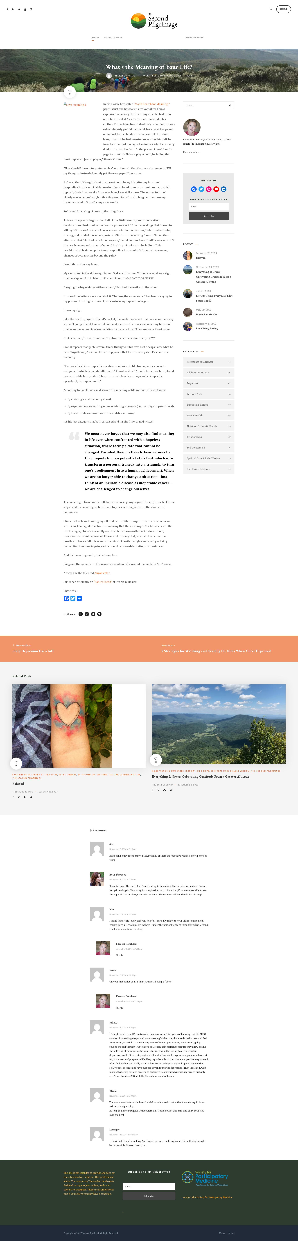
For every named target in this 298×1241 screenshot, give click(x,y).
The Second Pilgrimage (27, 778)
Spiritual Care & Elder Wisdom (121, 774)
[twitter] (19, 9)
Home (95, 37)
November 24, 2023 (207, 267)
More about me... (192, 152)
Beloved (200, 257)
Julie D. (113, 1022)
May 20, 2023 (204, 310)
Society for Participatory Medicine (214, 1197)
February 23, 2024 (206, 253)
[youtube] (25, 9)
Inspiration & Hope (170, 75)
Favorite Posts (194, 37)
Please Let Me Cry (206, 314)
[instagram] (31, 9)
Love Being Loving (207, 328)
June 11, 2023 (203, 291)
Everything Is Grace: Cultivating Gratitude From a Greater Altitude (213, 277)
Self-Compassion (89, 774)
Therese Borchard (125, 75)
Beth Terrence (117, 874)
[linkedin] (13, 9)
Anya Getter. (102, 573)
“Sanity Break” (103, 582)
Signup (283, 9)
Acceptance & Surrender (168, 771)
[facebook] (7, 9)
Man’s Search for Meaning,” (152, 104)
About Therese (113, 37)
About (231, 1233)
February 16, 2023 (206, 324)
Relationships (68, 774)
